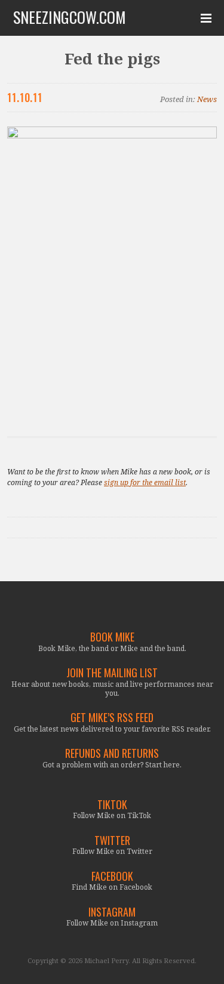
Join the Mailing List (112, 673)
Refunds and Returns (112, 753)
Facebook (112, 876)
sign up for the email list (145, 482)
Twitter (112, 840)
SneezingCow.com (69, 17)
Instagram (112, 912)
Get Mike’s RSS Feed (112, 717)
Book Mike (112, 637)
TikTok (112, 805)
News (207, 99)
